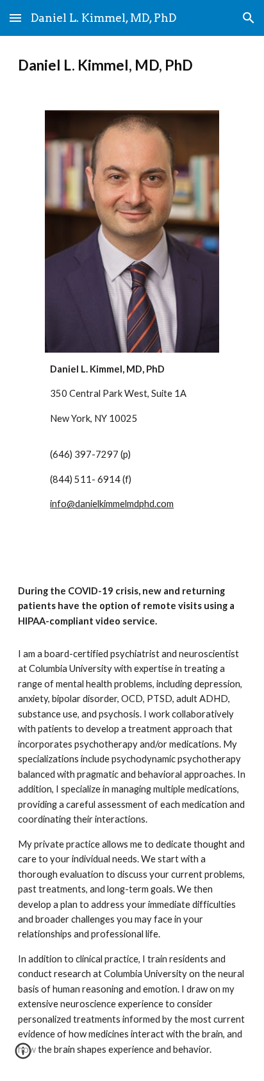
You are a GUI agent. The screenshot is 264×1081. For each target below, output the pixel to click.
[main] (132, 65)
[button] (15, 17)
